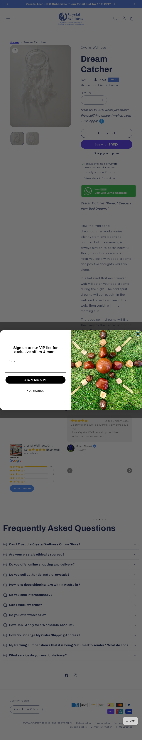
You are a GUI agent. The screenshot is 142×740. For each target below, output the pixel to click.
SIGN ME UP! (35, 379)
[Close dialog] (138, 334)
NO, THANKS (35, 391)
